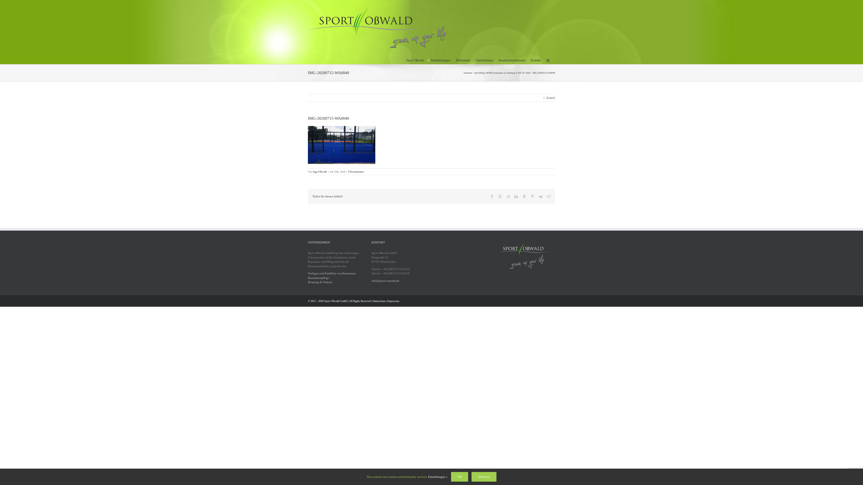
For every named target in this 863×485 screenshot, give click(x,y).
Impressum (393, 301)
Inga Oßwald (320, 171)
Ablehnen (484, 476)
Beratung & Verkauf (320, 282)
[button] (548, 59)
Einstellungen (437, 476)
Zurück (550, 97)
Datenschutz (378, 301)
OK (460, 476)
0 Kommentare (356, 171)
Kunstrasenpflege (318, 278)
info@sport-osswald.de (385, 280)
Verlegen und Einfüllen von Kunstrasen (332, 273)
